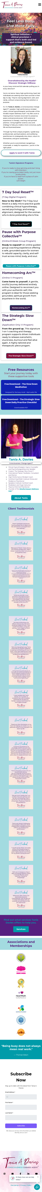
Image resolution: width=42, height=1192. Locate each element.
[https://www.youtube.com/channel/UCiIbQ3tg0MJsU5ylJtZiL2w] (37, 1173)
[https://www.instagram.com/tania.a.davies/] (5, 1173)
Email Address (10, 1092)
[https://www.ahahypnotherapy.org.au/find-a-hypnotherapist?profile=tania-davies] (21, 957)
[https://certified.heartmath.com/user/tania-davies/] (21, 995)
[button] (39, 5)
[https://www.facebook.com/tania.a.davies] (21, 1173)
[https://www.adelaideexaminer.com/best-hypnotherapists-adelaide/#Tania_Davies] (21, 1032)
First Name (9, 1102)
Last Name (9, 1113)
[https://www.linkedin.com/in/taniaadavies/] (29, 1173)
